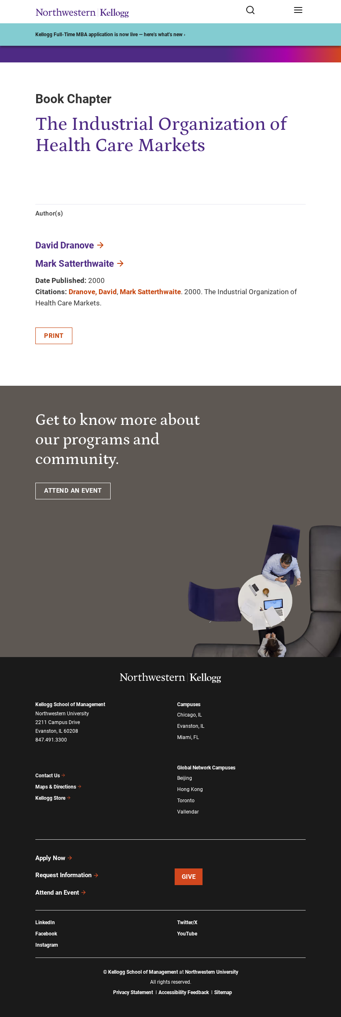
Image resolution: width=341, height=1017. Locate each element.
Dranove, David (93, 292)
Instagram (46, 945)
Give (189, 877)
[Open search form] (267, 11)
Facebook (46, 934)
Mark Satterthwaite (74, 263)
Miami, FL (188, 737)
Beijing (184, 778)
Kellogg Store (50, 798)
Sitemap (223, 992)
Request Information (63, 875)
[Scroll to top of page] (327, 974)
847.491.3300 (51, 740)
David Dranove (64, 245)
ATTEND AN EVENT (73, 490)
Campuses (188, 704)
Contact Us (47, 776)
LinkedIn (45, 922)
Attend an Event (57, 892)
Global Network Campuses (206, 768)
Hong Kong (190, 789)
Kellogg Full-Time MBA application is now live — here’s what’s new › (110, 34)
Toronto (186, 801)
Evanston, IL (190, 726)
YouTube (187, 934)
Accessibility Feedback (183, 992)
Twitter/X (187, 922)
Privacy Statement (133, 992)
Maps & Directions (55, 787)
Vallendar (188, 812)
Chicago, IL (189, 715)
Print (54, 336)
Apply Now (50, 858)
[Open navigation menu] (298, 11)
